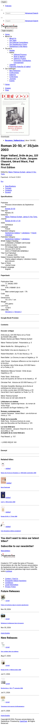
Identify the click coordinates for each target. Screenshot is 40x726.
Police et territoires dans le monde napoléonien (14, 605)
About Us (12, 38)
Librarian (12, 65)
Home (7, 34)
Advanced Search (31, 13)
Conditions (9, 583)
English (4, 2)
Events (12, 81)
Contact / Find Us (11, 579)
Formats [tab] (8, 188)
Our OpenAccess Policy (18, 44)
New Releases (14, 71)
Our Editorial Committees (18, 42)
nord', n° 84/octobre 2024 (8, 502)
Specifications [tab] (10, 186)
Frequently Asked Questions (15, 581)
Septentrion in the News (18, 46)
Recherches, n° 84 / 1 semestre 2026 (12, 688)
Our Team (12, 40)
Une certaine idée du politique (9, 651)
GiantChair (23, 721)
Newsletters (5, 551)
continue (9, 571)
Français (8, 6)
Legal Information (11, 585)
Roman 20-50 (10, 209)
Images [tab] (8, 88)
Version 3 (17, 312)
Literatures (26, 233)
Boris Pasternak (5, 487)
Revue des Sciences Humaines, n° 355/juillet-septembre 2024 (18, 473)
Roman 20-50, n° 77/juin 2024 (9, 516)
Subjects (12, 75)
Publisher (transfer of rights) (20, 67)
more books (5, 633)
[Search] (2, 17)
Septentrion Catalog (12, 233)
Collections (13, 77)
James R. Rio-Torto (30, 217)
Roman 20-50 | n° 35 (12, 221)
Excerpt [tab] (8, 192)
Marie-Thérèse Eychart (16, 172)
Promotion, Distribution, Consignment (22, 62)
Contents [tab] (8, 190)
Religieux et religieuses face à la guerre (12, 623)
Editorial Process (20, 55)
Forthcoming (14, 73)
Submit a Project (20, 59)
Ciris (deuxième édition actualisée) (11, 531)
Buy (2, 181)
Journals (12, 79)
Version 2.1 (9, 312)
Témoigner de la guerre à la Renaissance (12, 706)
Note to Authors (19, 57)
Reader (12, 51)
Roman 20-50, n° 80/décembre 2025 (11, 669)
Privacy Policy (10, 587)
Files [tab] (7, 90)
